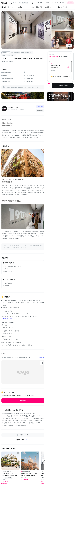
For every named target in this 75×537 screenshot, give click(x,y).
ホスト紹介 (40, 106)
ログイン (70, 3)
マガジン (48, 3)
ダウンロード (55, 3)
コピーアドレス (40, 357)
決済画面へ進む (63, 85)
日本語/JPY (63, 3)
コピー (27, 440)
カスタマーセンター (24, 435)
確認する (23, 400)
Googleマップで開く (7, 318)
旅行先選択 (39, 3)
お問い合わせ (40, 110)
